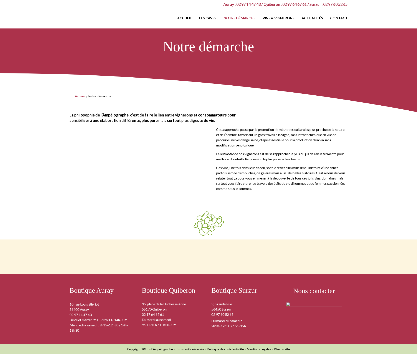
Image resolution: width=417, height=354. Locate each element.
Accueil (80, 96)
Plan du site (282, 349)
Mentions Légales (259, 349)
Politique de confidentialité (225, 349)
